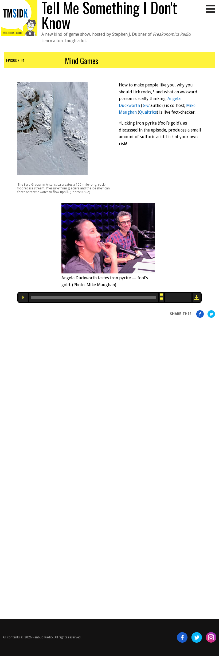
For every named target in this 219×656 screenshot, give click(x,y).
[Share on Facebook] (200, 314)
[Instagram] (211, 637)
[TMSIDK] (19, 15)
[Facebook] (182, 637)
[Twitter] (196, 637)
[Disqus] (109, 389)
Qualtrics (148, 112)
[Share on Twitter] (211, 314)
